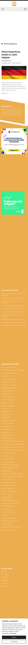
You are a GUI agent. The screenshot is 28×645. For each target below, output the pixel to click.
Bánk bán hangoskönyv (8, 391)
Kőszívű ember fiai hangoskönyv (10, 464)
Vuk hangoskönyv (7, 524)
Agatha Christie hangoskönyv (10, 379)
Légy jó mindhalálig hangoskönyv (11, 467)
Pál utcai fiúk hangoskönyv (9, 485)
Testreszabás (14, 641)
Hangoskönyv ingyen (8, 423)
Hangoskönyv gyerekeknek (9, 420)
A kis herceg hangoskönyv (9, 367)
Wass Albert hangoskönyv (9, 529)
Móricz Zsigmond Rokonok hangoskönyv (13, 476)
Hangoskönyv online (8, 438)
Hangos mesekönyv (7, 414)
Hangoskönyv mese (7, 432)
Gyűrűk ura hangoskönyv (9, 405)
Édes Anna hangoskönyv (9, 396)
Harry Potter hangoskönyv (9, 453)
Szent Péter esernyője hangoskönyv (11, 503)
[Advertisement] (14, 26)
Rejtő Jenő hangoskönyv (9, 488)
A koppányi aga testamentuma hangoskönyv (13, 319)
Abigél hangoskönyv (8, 376)
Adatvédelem (13, 633)
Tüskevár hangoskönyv (8, 512)
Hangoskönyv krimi (7, 426)
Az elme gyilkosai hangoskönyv (10, 388)
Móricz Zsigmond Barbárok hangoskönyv (13, 473)
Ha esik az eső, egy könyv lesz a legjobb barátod (14, 298)
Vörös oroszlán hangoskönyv (10, 521)
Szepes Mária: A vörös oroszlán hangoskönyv (14, 325)
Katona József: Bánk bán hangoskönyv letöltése (14, 322)
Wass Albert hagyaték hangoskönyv (11, 527)
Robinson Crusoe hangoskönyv (10, 491)
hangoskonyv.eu (7, 60)
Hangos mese (6, 408)
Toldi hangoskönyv (7, 509)
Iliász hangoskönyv (7, 456)
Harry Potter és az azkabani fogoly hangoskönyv (14, 311)
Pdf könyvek (4, 571)
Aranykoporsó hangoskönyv (10, 385)
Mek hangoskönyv (7, 470)
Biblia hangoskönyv (7, 393)
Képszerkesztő (4, 574)
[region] (14, 632)
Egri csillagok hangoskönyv (9, 399)
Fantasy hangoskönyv (8, 402)
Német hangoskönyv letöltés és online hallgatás (11, 54)
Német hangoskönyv (16, 63)
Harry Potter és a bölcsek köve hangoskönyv (13, 441)
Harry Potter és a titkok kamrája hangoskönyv (14, 306)
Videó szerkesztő (5, 577)
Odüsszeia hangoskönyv (9, 482)
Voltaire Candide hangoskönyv (10, 518)
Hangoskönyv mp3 (7, 435)
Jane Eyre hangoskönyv (8, 459)
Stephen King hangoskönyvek (10, 500)
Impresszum (4, 586)
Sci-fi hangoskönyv (7, 497)
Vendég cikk (5, 515)
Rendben (14, 637)
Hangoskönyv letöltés (6, 63)
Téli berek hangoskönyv (8, 506)
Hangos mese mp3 (7, 411)
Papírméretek (4, 580)
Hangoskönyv (6, 417)
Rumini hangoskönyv (8, 494)
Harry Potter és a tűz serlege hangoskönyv (13, 309)
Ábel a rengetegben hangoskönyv (11, 373)
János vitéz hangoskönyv (9, 462)
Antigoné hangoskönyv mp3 (9, 382)
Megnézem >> (5, 93)
